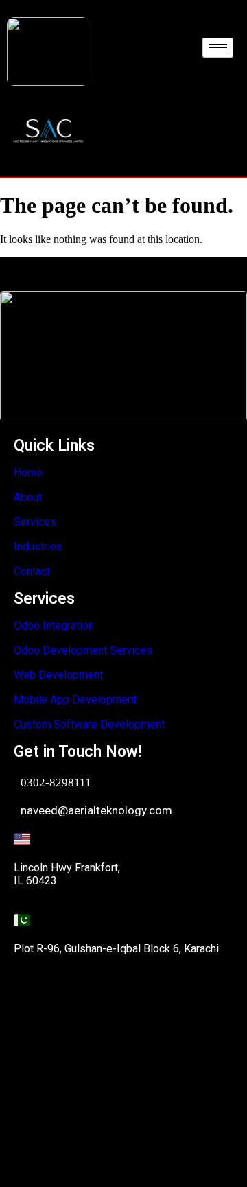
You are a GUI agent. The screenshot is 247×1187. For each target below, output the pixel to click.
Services (35, 521)
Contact (32, 571)
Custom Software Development (89, 724)
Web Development (58, 674)
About (28, 497)
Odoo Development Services (83, 650)
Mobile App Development (75, 699)
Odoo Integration (54, 625)
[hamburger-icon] (217, 48)
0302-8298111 (56, 782)
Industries (38, 546)
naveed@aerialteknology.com (96, 810)
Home (28, 472)
